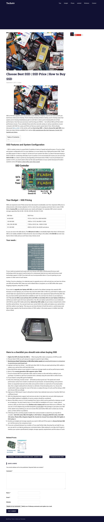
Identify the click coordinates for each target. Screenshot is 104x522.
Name (8, 493)
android (79, 3)
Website (8, 502)
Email (8, 497)
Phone (72, 3)
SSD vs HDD (16, 128)
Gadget (66, 3)
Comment (9, 471)
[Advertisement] (52, 18)
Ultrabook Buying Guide (57, 457)
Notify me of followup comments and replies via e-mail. (36, 506)
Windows (86, 3)
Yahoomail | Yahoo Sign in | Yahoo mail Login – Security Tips (25, 457)
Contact (94, 3)
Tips (60, 3)
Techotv (10, 3)
